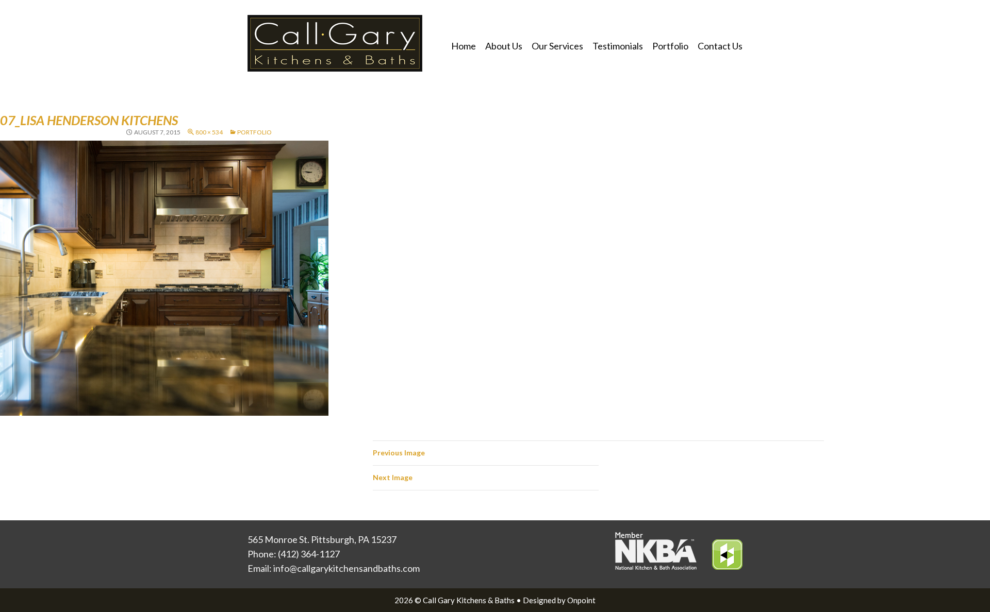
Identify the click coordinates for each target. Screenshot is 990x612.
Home (463, 46)
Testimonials (617, 46)
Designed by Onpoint (559, 600)
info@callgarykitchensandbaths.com (346, 568)
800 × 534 (209, 132)
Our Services (557, 46)
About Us (503, 46)
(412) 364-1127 (309, 553)
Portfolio (670, 46)
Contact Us (720, 46)
